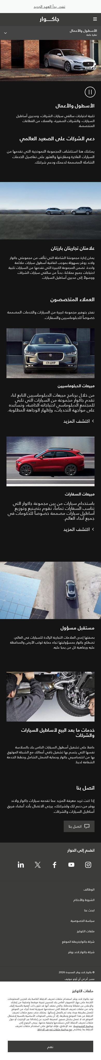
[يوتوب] (71, 865)
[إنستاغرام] (88, 865)
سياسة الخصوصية (83, 921)
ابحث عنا (89, 910)
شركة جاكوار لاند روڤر (81, 952)
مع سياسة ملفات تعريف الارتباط (55, 1029)
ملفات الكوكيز (86, 931)
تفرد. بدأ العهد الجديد (49, 6)
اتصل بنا (75, 826)
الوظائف (89, 890)
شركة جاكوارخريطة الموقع (78, 942)
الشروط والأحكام (84, 900)
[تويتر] (37, 865)
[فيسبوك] (54, 865)
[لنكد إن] (20, 865)
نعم (50, 1047)
